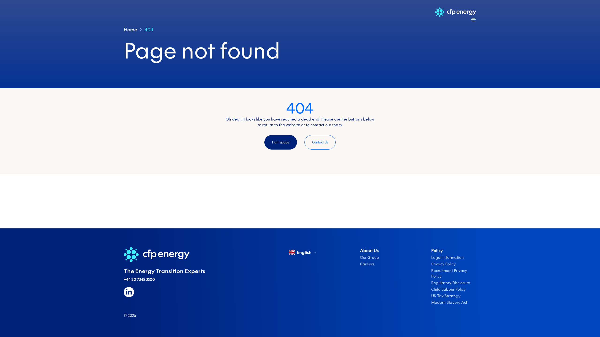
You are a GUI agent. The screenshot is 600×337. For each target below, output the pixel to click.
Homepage (280, 142)
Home (130, 29)
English (304, 252)
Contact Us (320, 142)
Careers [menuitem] (367, 264)
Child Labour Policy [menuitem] (448, 289)
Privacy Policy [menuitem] (443, 264)
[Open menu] (473, 19)
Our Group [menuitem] (369, 257)
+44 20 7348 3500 (139, 279)
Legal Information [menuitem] (447, 257)
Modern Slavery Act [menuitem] (449, 302)
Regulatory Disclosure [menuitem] (450, 282)
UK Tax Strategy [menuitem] (446, 295)
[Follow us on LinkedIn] (129, 292)
